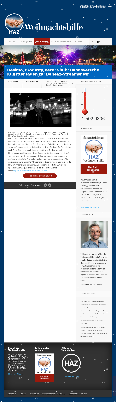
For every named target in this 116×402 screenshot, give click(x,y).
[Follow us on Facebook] (92, 42)
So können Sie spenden (90, 207)
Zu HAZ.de (78, 42)
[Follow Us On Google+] (98, 42)
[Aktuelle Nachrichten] (71, 363)
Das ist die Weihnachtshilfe (61, 42)
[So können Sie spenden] (94, 173)
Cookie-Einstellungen (70, 376)
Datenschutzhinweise (78, 394)
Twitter (49, 185)
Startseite (13, 82)
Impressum (34, 394)
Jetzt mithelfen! (102, 384)
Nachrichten (12, 42)
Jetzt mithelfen (41, 42)
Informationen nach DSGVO (53, 394)
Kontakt (22, 394)
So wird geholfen (26, 42)
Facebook (45, 185)
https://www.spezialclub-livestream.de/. (30, 171)
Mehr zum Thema (15, 374)
